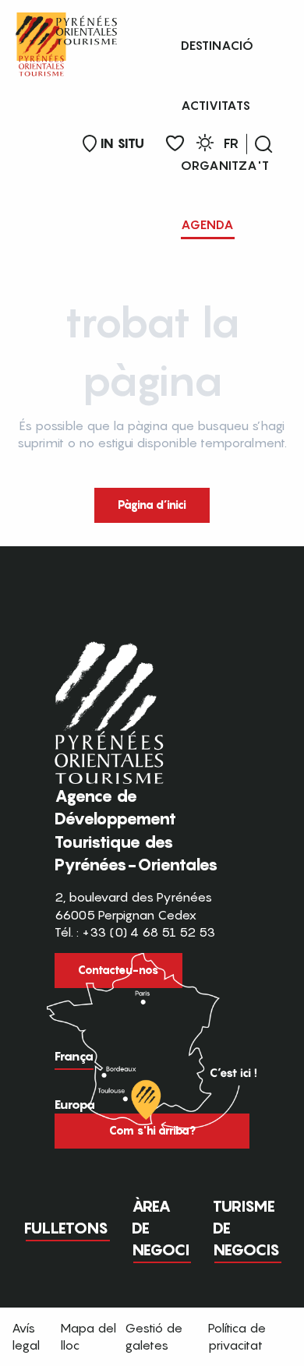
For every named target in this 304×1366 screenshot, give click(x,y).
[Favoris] (175, 144)
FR (231, 143)
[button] (263, 144)
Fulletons (66, 1228)
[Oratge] (205, 145)
